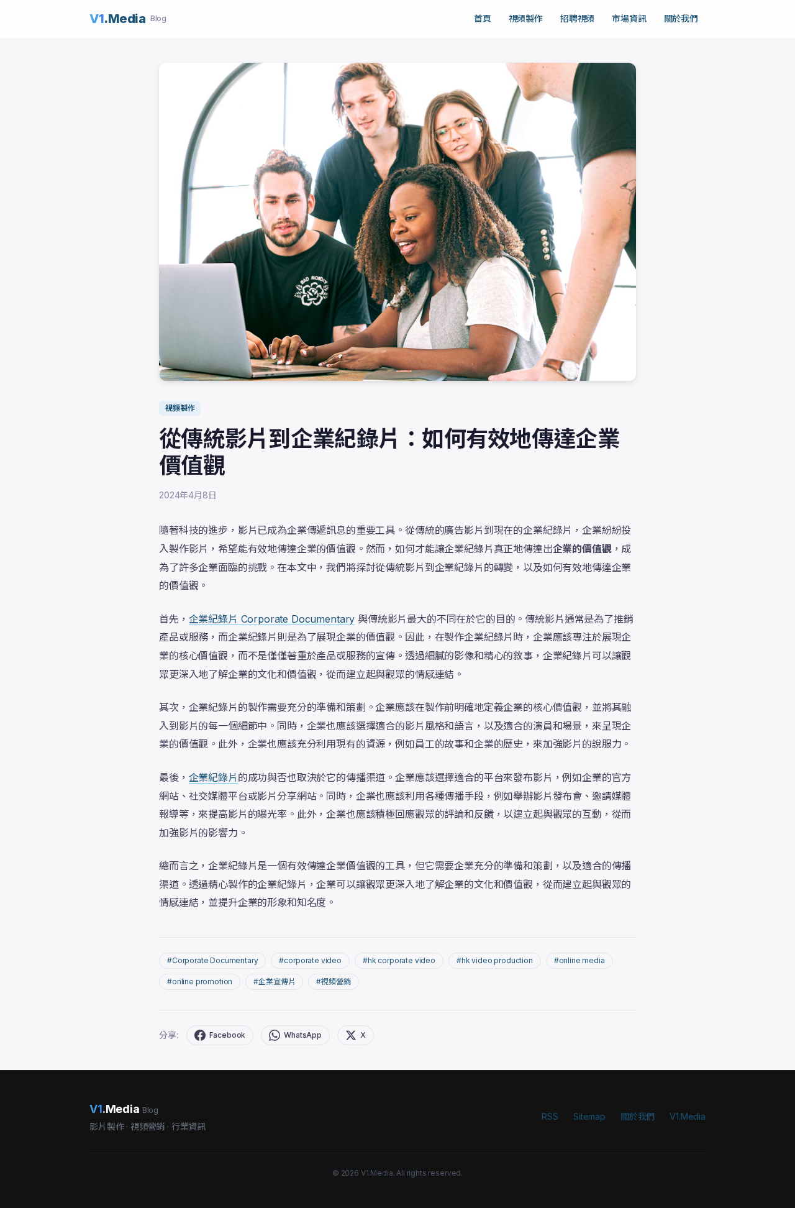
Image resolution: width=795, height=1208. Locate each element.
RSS (550, 1116)
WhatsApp (303, 1035)
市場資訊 (629, 18)
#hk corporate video (399, 960)
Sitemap (589, 1116)
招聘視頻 (577, 18)
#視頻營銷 (333, 981)
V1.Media (688, 1116)
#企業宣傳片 (274, 981)
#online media (579, 960)
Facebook (227, 1035)
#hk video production (495, 960)
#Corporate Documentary (212, 960)
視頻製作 (526, 18)
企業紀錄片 (213, 777)
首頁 (482, 18)
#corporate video (310, 960)
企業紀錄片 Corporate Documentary (272, 619)
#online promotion (199, 981)
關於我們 (681, 18)
